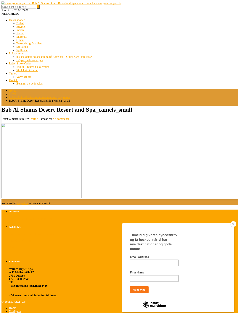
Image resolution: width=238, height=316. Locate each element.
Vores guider (23, 76)
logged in (22, 203)
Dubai (20, 23)
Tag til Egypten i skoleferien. (33, 66)
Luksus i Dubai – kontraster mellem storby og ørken (39, 97)
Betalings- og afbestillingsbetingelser (31, 234)
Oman (20, 40)
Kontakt (13, 80)
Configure (15, 311)
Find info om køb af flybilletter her (30, 218)
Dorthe (34, 118)
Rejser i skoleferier (20, 63)
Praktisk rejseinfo (20, 240)
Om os (13, 73)
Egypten (21, 26)
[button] (10, 13)
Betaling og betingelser (29, 83)
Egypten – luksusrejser (29, 60)
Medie (12, 93)
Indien (20, 30)
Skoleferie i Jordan (27, 70)
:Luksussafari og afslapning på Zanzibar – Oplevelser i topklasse (54, 56)
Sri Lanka (22, 46)
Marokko (21, 36)
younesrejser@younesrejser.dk (28, 292)
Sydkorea (22, 50)
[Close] (233, 224)
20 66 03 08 (21, 282)
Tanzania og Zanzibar (29, 43)
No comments (60, 118)
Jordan (20, 33)
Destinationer (17, 20)
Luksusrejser (16, 53)
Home (12, 90)
